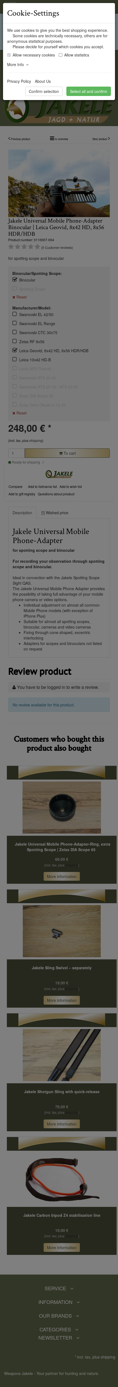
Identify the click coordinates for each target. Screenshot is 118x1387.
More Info (16, 64)
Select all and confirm (88, 91)
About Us (43, 81)
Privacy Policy (19, 81)
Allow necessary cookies (34, 55)
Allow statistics (76, 55)
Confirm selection (44, 91)
